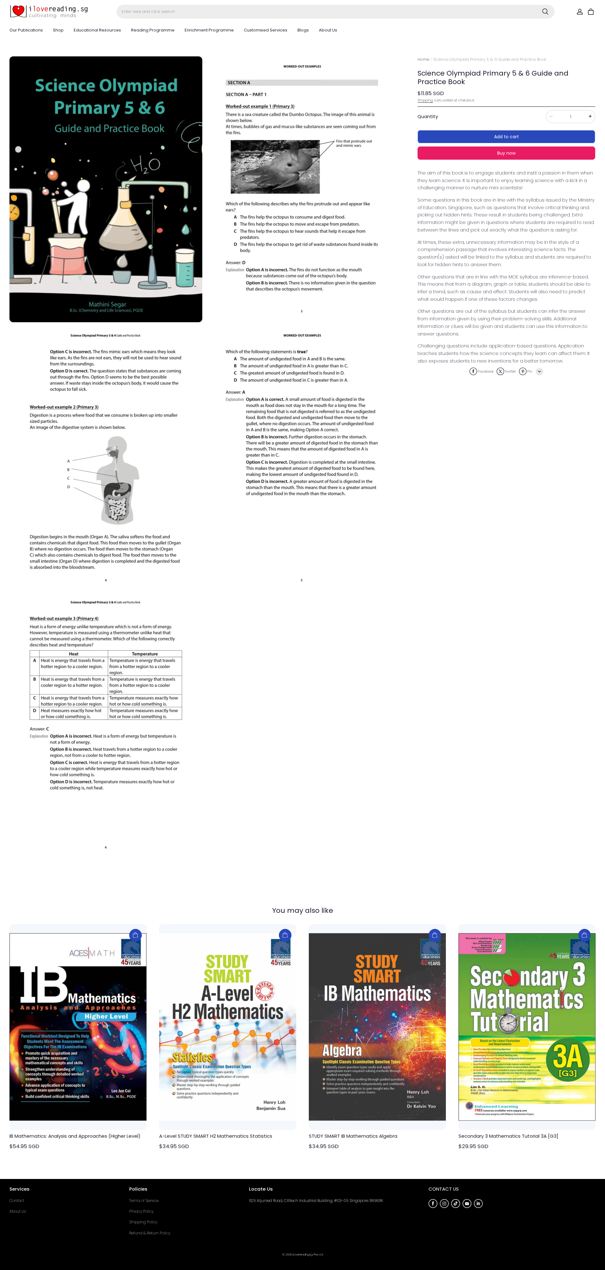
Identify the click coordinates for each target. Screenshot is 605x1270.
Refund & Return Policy (149, 1233)
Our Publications (26, 30)
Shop (58, 30)
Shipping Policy (143, 1222)
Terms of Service (143, 1200)
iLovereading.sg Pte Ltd (308, 1254)
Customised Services (265, 30)
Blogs (303, 30)
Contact (16, 1200)
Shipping (425, 99)
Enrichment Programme (209, 30)
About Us (328, 30)
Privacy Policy (141, 1211)
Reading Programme (153, 30)
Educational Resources (97, 30)
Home (423, 59)
